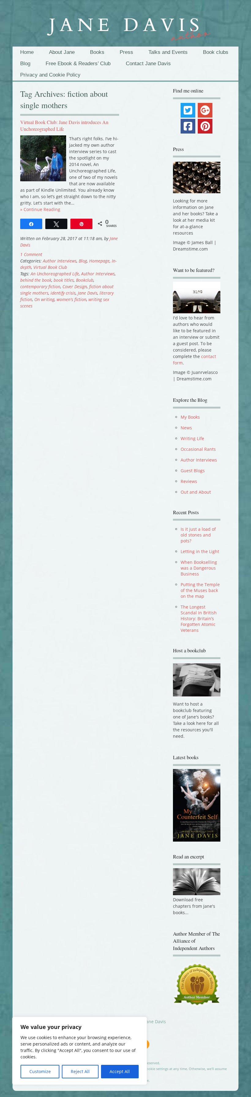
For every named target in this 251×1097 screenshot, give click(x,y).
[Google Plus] (205, 110)
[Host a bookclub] (196, 680)
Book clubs (215, 52)
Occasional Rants (198, 449)
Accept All (120, 1071)
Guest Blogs (193, 470)
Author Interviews (60, 261)
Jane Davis (87, 293)
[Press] (196, 177)
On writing (44, 299)
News (186, 428)
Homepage (99, 261)
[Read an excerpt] (196, 895)
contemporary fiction (40, 286)
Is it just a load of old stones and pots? (198, 535)
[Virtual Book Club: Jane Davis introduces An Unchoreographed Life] (43, 180)
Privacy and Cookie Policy (50, 75)
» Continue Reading (40, 209)
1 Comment (31, 254)
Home (27, 52)
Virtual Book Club (50, 267)
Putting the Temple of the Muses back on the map (200, 590)
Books (97, 52)
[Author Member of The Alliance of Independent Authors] (196, 986)
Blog (25, 63)
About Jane (62, 52)
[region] (79, 1051)
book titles (64, 280)
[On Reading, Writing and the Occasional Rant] (125, 26)
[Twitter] (188, 110)
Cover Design (74, 286)
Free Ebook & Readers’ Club (78, 63)
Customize (40, 1071)
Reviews (189, 481)
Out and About (196, 492)
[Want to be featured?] (196, 312)
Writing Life (192, 438)
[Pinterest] (205, 126)
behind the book (35, 280)
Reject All (80, 1071)
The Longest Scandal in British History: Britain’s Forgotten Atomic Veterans (199, 618)
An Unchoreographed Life (55, 274)
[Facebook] (188, 126)
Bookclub (84, 280)
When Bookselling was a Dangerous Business (199, 568)
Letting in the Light (200, 551)
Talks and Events (168, 52)
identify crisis (63, 293)
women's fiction (71, 299)
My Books (190, 417)
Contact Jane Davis (148, 63)
